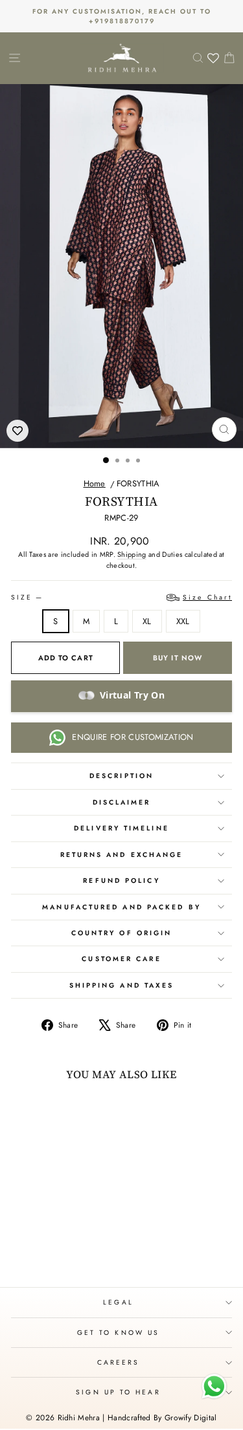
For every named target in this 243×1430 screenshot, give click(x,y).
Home (95, 483)
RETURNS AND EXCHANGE (121, 855)
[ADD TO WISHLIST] (17, 431)
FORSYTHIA (138, 483)
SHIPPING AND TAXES (121, 985)
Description (121, 776)
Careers (118, 1362)
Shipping (131, 554)
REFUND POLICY (121, 880)
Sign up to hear (118, 1392)
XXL (183, 621)
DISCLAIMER (122, 802)
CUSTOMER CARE (121, 959)
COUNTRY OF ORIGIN (121, 933)
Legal (118, 1302)
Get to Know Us (118, 1333)
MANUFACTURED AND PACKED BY (121, 907)
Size (121, 597)
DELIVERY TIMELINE (121, 828)
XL (147, 621)
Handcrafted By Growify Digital (162, 1418)
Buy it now (177, 658)
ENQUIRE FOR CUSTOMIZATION (132, 737)
